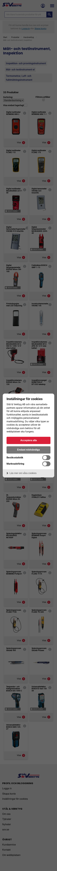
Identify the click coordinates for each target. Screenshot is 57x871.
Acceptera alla (28, 440)
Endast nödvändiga (28, 449)
